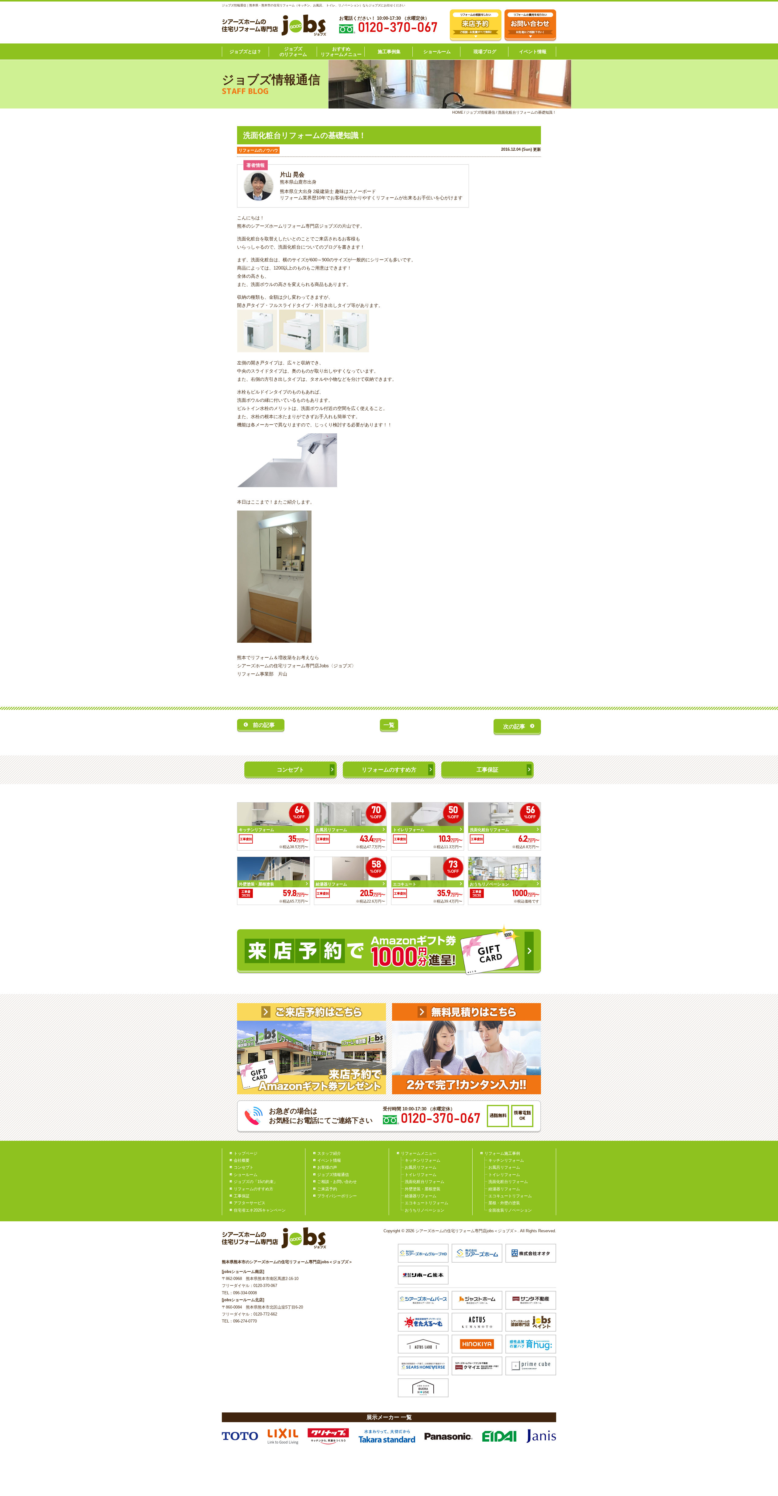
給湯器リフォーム (420, 1196)
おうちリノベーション (424, 1210)
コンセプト (290, 770)
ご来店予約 (327, 1189)
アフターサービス (249, 1203)
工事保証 (487, 770)
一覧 (389, 725)
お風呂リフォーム (420, 1167)
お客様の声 (327, 1167)
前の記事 (264, 725)
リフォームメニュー (418, 1153)
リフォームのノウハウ (258, 150)
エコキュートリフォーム (426, 1203)
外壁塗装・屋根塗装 (422, 1189)
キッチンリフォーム (422, 1160)
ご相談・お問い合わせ (337, 1181)
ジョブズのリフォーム (293, 51)
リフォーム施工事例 (502, 1153)
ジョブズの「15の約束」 (255, 1181)
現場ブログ (484, 51)
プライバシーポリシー (337, 1196)
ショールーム (437, 51)
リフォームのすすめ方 (389, 770)
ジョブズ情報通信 (333, 1174)
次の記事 (514, 727)
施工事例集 (389, 51)
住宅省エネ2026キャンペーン (260, 1210)
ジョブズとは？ (245, 51)
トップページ (245, 1153)
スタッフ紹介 (329, 1153)
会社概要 (242, 1160)
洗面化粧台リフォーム (424, 1181)
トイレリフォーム (420, 1174)
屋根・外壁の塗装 (504, 1203)
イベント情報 (532, 51)
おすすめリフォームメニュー (341, 51)
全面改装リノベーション (510, 1210)
